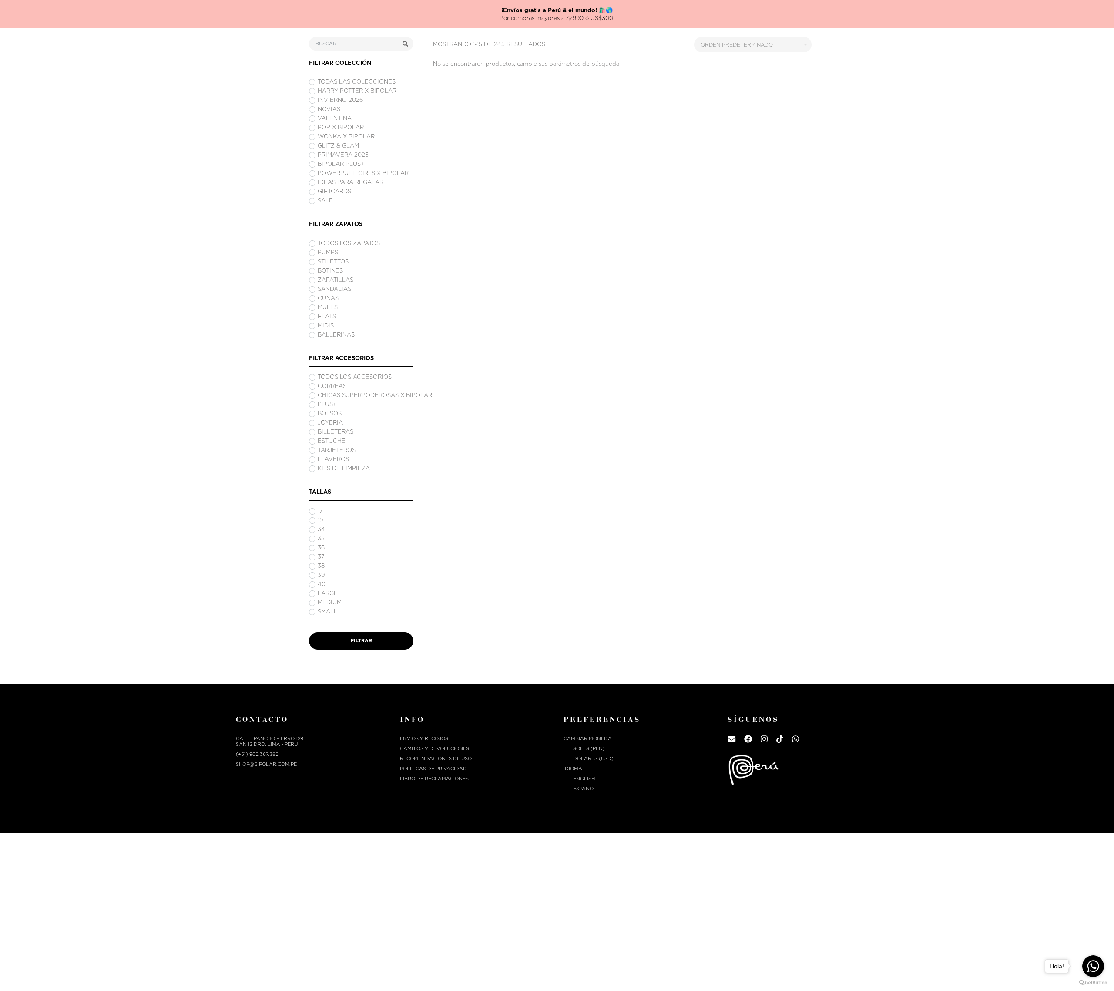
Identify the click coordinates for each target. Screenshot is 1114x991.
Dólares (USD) (593, 750)
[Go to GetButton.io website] (1093, 982)
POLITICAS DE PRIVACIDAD (433, 760)
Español (585, 781)
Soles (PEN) (589, 740)
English (584, 771)
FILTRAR (361, 632)
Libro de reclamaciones (434, 771)
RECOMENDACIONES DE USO (436, 750)
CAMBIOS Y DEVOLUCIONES (434, 740)
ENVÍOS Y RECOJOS (424, 730)
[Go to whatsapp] (1093, 966)
